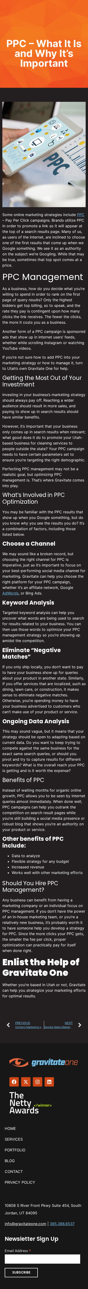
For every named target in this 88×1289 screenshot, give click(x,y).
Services (14, 1139)
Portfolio (15, 1150)
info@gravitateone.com (25, 1223)
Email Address (18, 1250)
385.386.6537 (62, 1223)
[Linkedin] (49, 1082)
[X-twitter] (26, 1082)
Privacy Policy (20, 1182)
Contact (14, 1171)
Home (10, 1128)
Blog (10, 1160)
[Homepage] (44, 1062)
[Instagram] (37, 1082)
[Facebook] (14, 1082)
